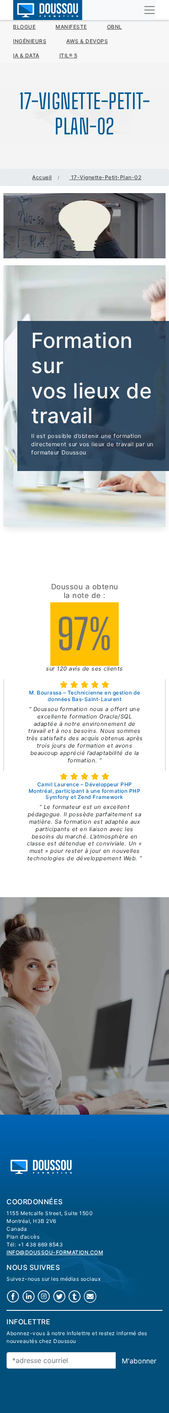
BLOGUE (24, 26)
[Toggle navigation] (149, 10)
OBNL (114, 26)
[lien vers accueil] (41, 1165)
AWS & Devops (87, 41)
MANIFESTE (71, 26)
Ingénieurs (29, 41)
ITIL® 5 (68, 55)
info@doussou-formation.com (54, 1252)
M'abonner (139, 1360)
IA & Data (26, 55)
